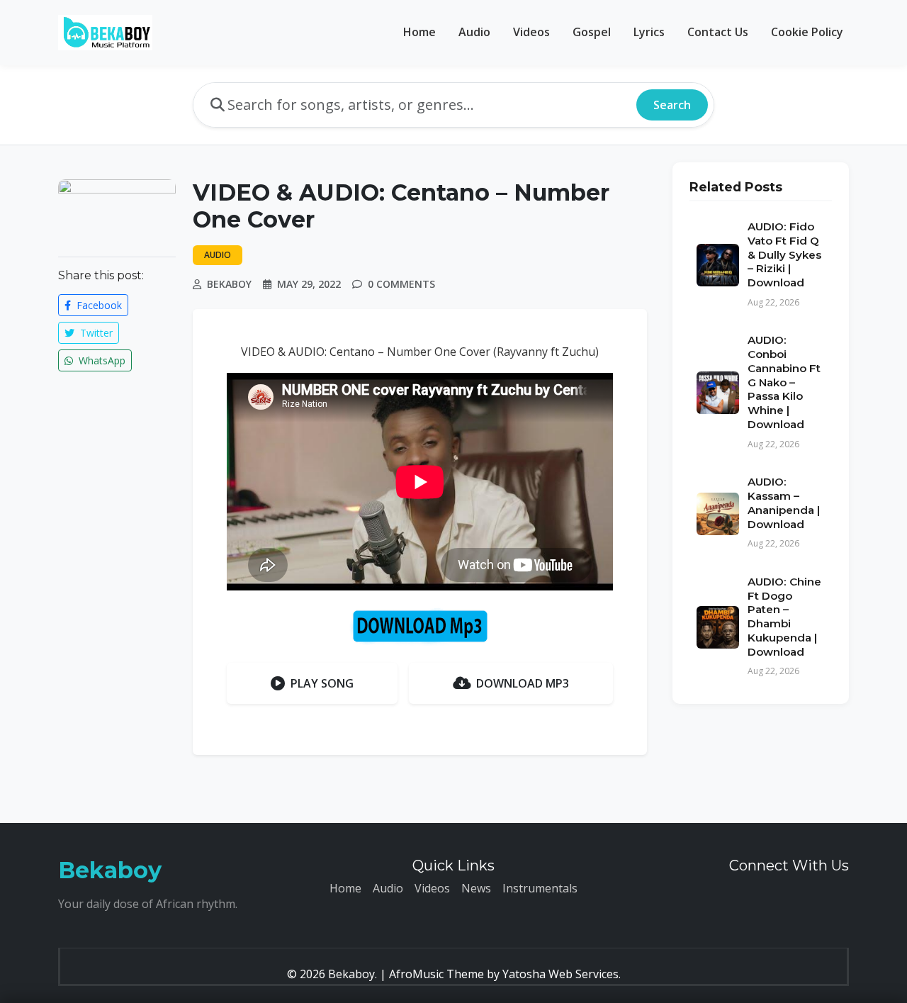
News (476, 888)
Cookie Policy (807, 32)
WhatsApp (100, 360)
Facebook (98, 305)
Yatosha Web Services (560, 974)
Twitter (95, 333)
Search (672, 105)
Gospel (592, 32)
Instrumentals (540, 888)
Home (419, 32)
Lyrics (649, 32)
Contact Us (717, 32)
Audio (474, 32)
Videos (531, 32)
